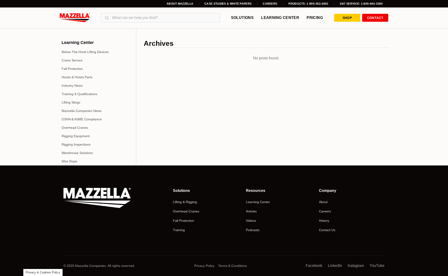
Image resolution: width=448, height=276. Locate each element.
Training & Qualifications (79, 94)
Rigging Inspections (76, 144)
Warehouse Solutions (77, 153)
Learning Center (280, 18)
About (323, 202)
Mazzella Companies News (82, 111)
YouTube (377, 266)
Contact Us (327, 230)
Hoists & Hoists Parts (77, 77)
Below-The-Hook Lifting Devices (85, 52)
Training (179, 230)
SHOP (347, 18)
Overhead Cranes (75, 127)
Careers (270, 3)
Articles (251, 211)
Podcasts (252, 230)
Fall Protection (72, 69)
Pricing (315, 18)
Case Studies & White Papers (228, 3)
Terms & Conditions (232, 266)
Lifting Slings (71, 102)
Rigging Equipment (76, 136)
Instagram (356, 266)
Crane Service (72, 60)
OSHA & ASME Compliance (82, 119)
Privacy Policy (204, 266)
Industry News (72, 85)
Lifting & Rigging (185, 202)
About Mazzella (180, 3)
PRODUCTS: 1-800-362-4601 (308, 3)
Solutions (242, 18)
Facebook (314, 266)
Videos (251, 220)
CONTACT (375, 18)
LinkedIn (335, 266)
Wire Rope (69, 161)
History (324, 220)
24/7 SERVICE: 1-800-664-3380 (361, 3)
